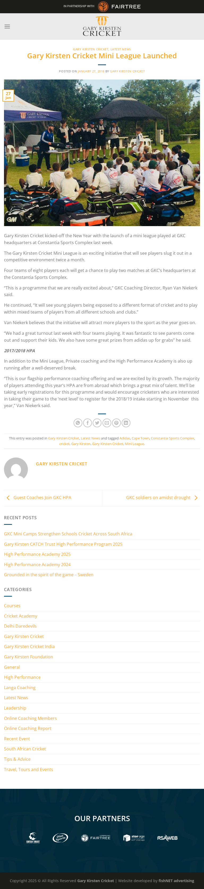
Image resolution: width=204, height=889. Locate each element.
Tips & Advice (17, 759)
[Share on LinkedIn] (126, 423)
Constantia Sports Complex (172, 438)
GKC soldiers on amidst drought (159, 498)
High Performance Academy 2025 (37, 554)
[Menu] (7, 26)
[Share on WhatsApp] (78, 423)
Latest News (120, 49)
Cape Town (140, 438)
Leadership (15, 708)
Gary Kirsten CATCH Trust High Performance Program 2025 (63, 544)
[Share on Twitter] (97, 423)
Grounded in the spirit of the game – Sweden (49, 575)
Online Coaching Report (28, 728)
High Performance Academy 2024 (37, 564)
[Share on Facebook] (87, 423)
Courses (12, 606)
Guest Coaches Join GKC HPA (41, 498)
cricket (64, 443)
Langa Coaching (20, 687)
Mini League (134, 443)
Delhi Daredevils (20, 626)
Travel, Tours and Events (28, 769)
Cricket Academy (20, 616)
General (12, 667)
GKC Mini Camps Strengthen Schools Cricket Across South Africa (68, 534)
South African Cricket (25, 749)
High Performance (22, 677)
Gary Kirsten (81, 443)
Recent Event (17, 739)
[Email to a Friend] (107, 423)
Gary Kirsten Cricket (90, 49)
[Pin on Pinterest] (116, 423)
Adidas (125, 438)
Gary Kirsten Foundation (28, 657)
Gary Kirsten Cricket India (29, 646)
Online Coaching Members (30, 718)
